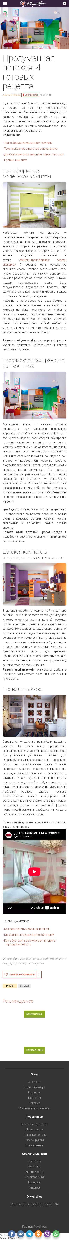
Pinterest (34, 1187)
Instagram (34, 1182)
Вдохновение (34, 1145)
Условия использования (34, 1108)
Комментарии (34, 1014)
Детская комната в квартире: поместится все (34, 154)
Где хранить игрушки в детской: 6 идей (29, 934)
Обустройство (31, 95)
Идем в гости (34, 1129)
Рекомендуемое (18, 1001)
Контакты (34, 1097)
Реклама (34, 1103)
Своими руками (35, 1140)
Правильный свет (15, 160)
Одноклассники (35, 1177)
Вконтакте (34, 1166)
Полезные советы (34, 1134)
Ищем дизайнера (34, 1087)
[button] (64, 3)
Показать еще (34, 1049)
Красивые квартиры (35, 1124)
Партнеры (34, 1092)
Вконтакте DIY (34, 1171)
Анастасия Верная (12, 95)
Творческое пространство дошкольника (31, 148)
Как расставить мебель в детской (26, 929)
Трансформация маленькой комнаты (28, 142)
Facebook (34, 1161)
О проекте (34, 1082)
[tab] (34, 3)
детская (24, 986)
